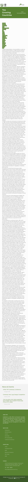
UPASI (6, 446)
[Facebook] (19, 479)
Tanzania (4, 43)
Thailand (4, 40)
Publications (7, 430)
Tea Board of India (8, 448)
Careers (6, 434)
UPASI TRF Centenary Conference (12, 389)
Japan (3, 32)
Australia (4, 23)
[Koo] (24, 479)
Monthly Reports (8, 432)
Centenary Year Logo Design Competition (14, 394)
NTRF (6, 450)
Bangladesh (4, 25)
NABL (6, 456)
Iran (3, 30)
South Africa (4, 38)
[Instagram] (22, 479)
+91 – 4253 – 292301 (9, 467)
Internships (7, 435)
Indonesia (4, 29)
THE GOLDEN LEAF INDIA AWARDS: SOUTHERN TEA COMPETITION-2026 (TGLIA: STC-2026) (13, 401)
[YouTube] (23, 479)
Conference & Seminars (9, 439)
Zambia (3, 46)
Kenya (3, 33)
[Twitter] (20, 479)
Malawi (3, 34)
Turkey (3, 41)
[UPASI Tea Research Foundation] (5, 5)
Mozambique (4, 35)
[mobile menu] (26, 5)
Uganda (3, 44)
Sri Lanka (4, 36)
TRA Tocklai (7, 454)
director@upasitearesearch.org (11, 469)
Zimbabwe (4, 45)
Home (22, 11)
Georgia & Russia (5, 28)
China (3, 27)
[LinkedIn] (21, 479)
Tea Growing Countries (21, 13)
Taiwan (3, 39)
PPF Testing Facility (8, 437)
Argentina (4, 24)
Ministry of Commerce (9, 452)
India (3, 48)
